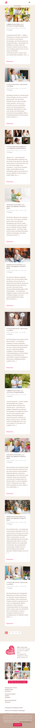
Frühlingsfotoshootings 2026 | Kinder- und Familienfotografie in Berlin (16, 206)
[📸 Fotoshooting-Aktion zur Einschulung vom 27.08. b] (26, 666)
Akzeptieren (17, 724)
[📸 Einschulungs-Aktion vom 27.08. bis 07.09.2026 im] (9, 666)
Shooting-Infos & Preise (11, 687)
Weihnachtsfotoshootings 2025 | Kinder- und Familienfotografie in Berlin (16, 266)
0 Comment (9, 30)
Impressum (8, 702)
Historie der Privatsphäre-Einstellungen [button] (15, 710)
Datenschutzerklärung (10, 700)
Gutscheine (8, 691)
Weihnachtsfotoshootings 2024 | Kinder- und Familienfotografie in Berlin (16, 518)
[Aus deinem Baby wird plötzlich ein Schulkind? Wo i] (17, 666)
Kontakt (7, 695)
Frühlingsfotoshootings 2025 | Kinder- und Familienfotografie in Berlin (16, 456)
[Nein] (33, 721)
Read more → (11, 61)
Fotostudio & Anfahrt (10, 694)
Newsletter (7, 697)
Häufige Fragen (9, 689)
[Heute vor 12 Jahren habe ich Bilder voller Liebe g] (17, 675)
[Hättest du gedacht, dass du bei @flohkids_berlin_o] (26, 675)
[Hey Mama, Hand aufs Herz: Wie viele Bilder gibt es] (9, 675)
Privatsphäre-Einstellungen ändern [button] (14, 707)
